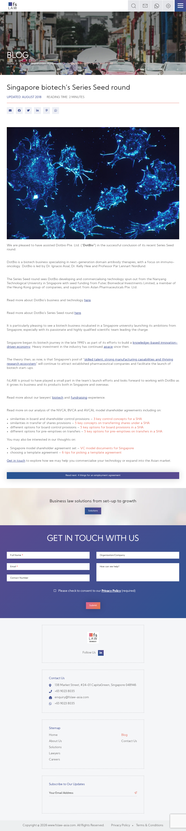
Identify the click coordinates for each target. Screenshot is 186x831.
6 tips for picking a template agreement (92, 452)
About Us (55, 741)
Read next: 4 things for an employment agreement (93, 475)
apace (108, 347)
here (87, 300)
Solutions (93, 511)
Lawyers (54, 753)
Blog (22, 64)
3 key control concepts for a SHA (117, 419)
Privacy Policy (111, 590)
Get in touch (16, 461)
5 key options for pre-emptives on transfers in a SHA (123, 431)
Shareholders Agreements (46, 64)
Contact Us (129, 741)
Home (10, 64)
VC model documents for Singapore (107, 448)
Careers (54, 759)
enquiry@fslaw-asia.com (72, 697)
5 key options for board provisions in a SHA (112, 427)
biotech (57, 397)
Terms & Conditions (149, 825)
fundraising (79, 397)
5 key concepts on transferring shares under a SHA (112, 423)
